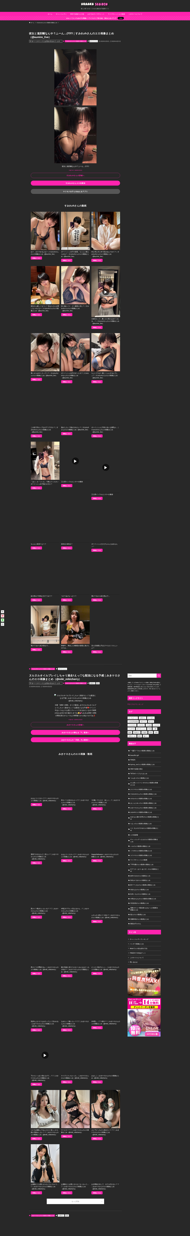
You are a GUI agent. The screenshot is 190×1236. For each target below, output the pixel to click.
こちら (120, 18)
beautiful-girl (134, 755)
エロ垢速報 (134, 835)
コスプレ (141, 725)
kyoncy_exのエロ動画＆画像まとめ (142, 764)
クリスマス (132, 725)
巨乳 (98, 683)
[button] (2, 611)
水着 (156, 732)
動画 (129, 732)
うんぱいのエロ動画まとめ (139, 778)
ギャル (151, 721)
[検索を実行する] (159, 676)
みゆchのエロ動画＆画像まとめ (141, 812)
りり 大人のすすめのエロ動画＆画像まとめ (144, 829)
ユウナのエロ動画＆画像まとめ (141, 855)
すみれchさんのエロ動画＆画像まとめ (76, 41)
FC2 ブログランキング (135, 704)
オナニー (143, 721)
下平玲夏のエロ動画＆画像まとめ (141, 864)
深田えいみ (132, 736)
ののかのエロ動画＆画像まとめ (141, 798)
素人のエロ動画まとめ (138, 914)
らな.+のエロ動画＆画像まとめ (141, 823)
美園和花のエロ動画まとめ (139, 919)
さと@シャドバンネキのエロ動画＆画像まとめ (144, 783)
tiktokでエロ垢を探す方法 (138, 948)
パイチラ (156, 725)
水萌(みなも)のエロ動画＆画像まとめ (143, 898)
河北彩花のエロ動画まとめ (139, 903)
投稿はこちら (36, 258)
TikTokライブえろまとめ (138, 773)
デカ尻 (149, 725)
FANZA (132, 760)
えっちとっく (132, 718)
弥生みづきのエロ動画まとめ (140, 880)
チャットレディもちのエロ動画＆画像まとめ (144, 840)
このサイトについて (137, 957)
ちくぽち (151, 718)
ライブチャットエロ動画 (138, 860)
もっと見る (75, 1201)
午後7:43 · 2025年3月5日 (75, 170)
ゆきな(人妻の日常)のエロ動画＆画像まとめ (144, 818)
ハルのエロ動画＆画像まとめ (140, 846)
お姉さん (92, 683)
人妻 (154, 729)
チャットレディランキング (139, 939)
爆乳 (139, 736)
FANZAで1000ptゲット (138, 953)
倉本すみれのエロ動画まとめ (140, 876)
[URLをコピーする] (2, 624)
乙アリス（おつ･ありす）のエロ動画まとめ (144, 870)
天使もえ (137, 732)
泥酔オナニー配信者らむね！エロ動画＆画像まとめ (144, 909)
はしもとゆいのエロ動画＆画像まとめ (143, 803)
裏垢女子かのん (135, 923)
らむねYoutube (133, 721)
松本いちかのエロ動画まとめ (140, 894)
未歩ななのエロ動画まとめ (139, 889)
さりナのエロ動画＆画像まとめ (141, 789)
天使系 (144, 732)
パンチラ (131, 729)
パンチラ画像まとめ (137, 944)
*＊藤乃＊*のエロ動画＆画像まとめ (142, 750)
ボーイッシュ (93, 41)
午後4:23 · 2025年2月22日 (75, 719)
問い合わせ (134, 962)
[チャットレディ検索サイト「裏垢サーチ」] (95, 4)
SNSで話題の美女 (136, 769)
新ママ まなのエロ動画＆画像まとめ (142, 885)
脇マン (146, 736)
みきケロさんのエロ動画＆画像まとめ (76, 683)
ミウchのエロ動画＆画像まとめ (141, 851)
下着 (149, 729)
